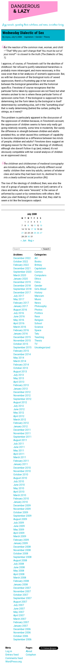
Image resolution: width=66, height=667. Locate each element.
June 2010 (19, 484)
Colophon (31, 654)
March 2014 (19, 361)
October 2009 (20, 512)
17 (32, 229)
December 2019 (22, 282)
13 (41, 225)
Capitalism (28, 37)
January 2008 (20, 584)
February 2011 (21, 460)
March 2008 (19, 577)
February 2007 (21, 622)
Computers (40, 275)
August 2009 (20, 519)
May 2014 (18, 357)
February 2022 (21, 264)
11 (35, 225)
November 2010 (22, 471)
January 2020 (20, 278)
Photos (38, 309)
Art (36, 258)
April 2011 (18, 453)
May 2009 (18, 529)
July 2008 (18, 563)
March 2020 (19, 275)
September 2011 (22, 436)
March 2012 (19, 419)
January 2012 (20, 426)
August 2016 (20, 309)
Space (38, 330)
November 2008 (22, 550)
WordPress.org (13, 661)
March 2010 (19, 495)
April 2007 (18, 615)
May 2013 (18, 378)
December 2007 (22, 587)
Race (37, 316)
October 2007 (20, 594)
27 (41, 233)
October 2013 (20, 368)
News (38, 302)
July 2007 (18, 605)
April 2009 (18, 533)
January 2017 (20, 306)
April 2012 (18, 416)
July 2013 (18, 374)
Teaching (39, 337)
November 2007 (22, 591)
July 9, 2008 (16, 37)
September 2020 (22, 271)
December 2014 (22, 354)
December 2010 (22, 467)
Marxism (39, 295)
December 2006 (22, 629)
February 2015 (21, 350)
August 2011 (20, 440)
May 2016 (18, 320)
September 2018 (22, 289)
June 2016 (19, 316)
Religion (39, 320)
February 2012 (21, 422)
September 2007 (22, 598)
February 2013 (21, 385)
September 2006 (22, 639)
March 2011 (19, 457)
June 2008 (19, 567)
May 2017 (18, 299)
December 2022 (22, 258)
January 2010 (20, 502)
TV (36, 343)
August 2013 (20, 371)
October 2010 (20, 474)
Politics (39, 313)
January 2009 (20, 543)
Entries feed (12, 654)
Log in (8, 651)
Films (38, 282)
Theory (47, 37)
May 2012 (18, 412)
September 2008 (22, 557)
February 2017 (21, 302)
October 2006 (20, 636)
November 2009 (22, 508)
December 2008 (22, 546)
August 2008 (20, 560)
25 (35, 233)
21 (22, 233)
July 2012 (18, 405)
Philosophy (41, 306)
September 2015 (22, 347)
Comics (39, 271)
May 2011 (18, 450)
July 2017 (18, 295)
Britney (38, 264)
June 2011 (19, 447)
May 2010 (18, 488)
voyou (7, 37)
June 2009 (19, 526)
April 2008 (18, 574)
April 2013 (18, 381)
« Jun (23, 240)
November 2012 (22, 395)
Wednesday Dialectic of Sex (23, 33)
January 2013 (20, 388)
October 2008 (20, 553)
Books (38, 261)
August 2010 (20, 478)
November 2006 (22, 632)
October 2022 (20, 261)
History (38, 292)
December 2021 (22, 268)
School (38, 323)
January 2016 (20, 333)
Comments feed (14, 658)
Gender (38, 37)
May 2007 (18, 612)
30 (29, 236)
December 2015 (22, 337)
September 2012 (22, 399)
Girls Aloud (40, 289)
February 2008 (21, 581)
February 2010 (21, 498)
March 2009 (19, 536)
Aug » (31, 240)
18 (35, 229)
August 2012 (20, 402)
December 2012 (22, 392)
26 (38, 233)
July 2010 (18, 481)
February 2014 (21, 364)
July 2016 (18, 313)
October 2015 (20, 343)
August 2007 (20, 601)
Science (39, 326)
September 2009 (22, 515)
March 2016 (19, 326)
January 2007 (20, 625)
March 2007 (19, 618)
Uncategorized (42, 347)
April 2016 (18, 323)
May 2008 (18, 570)
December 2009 (22, 505)
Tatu (37, 333)
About (29, 651)
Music (38, 299)
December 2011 (22, 429)
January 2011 (20, 464)
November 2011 (22, 433)
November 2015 (22, 340)
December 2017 (22, 292)
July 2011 (18, 443)
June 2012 (19, 409)
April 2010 (18, 491)
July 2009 (18, 522)
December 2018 (22, 285)
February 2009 (21, 539)
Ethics (38, 278)
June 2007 (19, 608)
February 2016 (21, 330)
